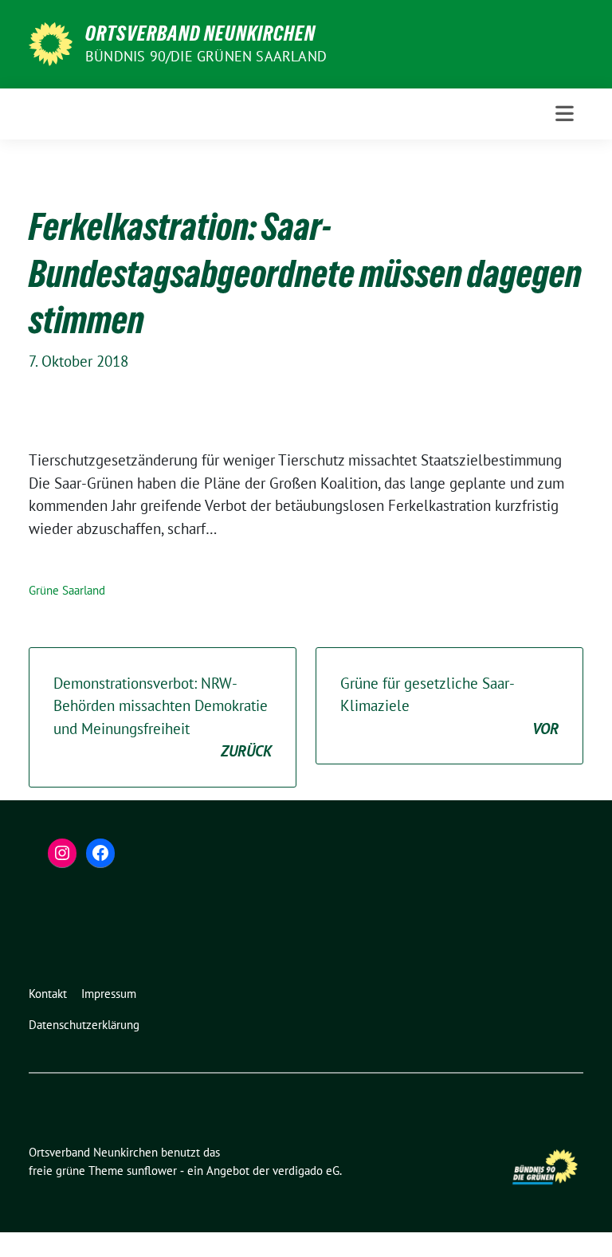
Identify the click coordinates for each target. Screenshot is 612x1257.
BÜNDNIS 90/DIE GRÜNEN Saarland (206, 56)
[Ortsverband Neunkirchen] (51, 42)
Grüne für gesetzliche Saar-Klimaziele (449, 706)
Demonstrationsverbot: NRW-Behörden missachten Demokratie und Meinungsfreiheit (162, 717)
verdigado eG (306, 1170)
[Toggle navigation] (564, 114)
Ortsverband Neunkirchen (200, 33)
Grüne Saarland (67, 590)
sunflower (152, 1170)
